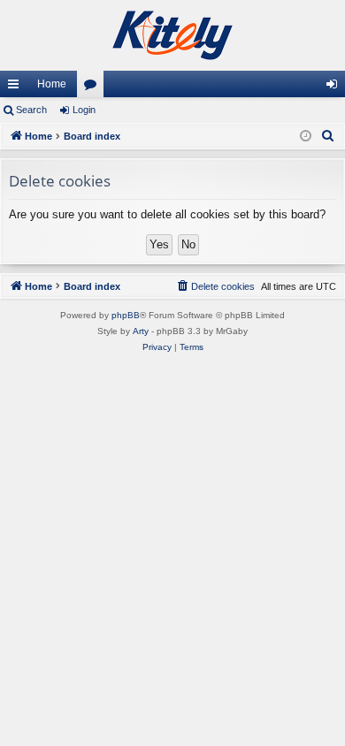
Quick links (17, 87)
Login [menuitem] (335, 87)
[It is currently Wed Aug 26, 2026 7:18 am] (305, 136)
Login (84, 109)
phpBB (125, 315)
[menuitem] (328, 136)
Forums (94, 87)
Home (51, 84)
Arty (141, 331)
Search (31, 109)
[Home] (172, 35)
